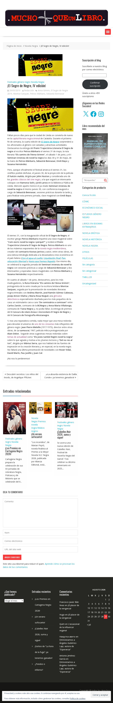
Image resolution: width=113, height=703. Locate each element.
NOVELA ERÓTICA (91, 233)
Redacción (29, 90)
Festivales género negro (18, 82)
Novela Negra (37, 82)
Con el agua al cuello (32, 258)
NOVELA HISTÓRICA (92, 239)
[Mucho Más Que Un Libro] (56, 25)
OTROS (85, 252)
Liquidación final (52, 258)
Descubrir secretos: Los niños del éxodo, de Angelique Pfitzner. (21, 376)
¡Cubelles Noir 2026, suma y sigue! (64, 434)
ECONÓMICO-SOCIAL (92, 207)
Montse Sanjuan (21, 93)
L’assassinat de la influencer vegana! (69, 627)
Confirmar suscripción (95, 84)
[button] (108, 32)
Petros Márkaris (37, 93)
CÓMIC (85, 201)
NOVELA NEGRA (90, 245)
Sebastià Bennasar (55, 93)
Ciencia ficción (89, 195)
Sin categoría (88, 264)
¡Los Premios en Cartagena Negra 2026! (13, 451)
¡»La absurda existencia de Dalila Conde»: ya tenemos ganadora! (60, 376)
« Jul (89, 624)
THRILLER (87, 277)
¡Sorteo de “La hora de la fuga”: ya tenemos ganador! (44, 652)
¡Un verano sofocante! (36, 435)
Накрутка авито (67, 636)
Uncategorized (89, 283)
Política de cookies (77, 698)
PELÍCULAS (87, 258)
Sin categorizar (89, 270)
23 (109, 612)
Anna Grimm (44, 90)
